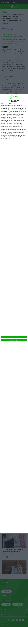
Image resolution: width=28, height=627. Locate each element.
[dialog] (14, 313)
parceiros (14, 103)
